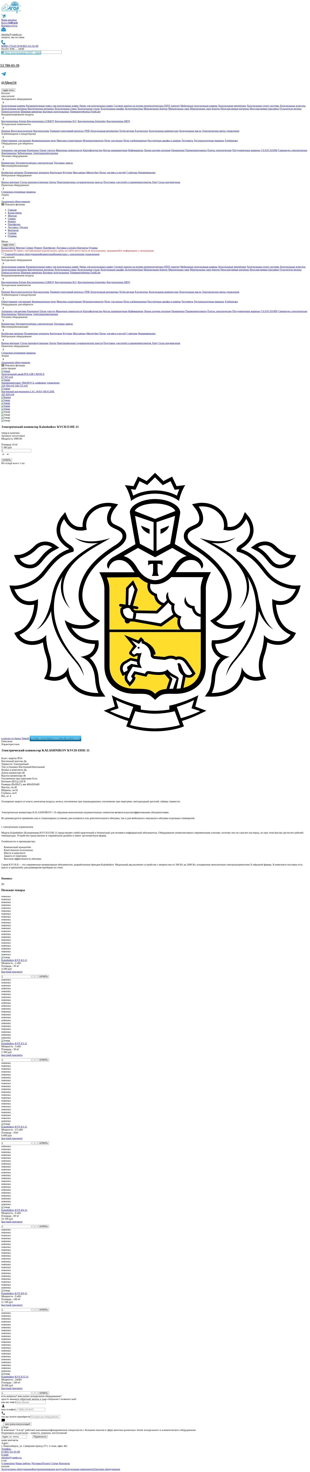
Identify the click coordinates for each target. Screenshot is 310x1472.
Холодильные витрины (14, 108)
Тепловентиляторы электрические (34, 162)
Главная (12, 210)
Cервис (12, 218)
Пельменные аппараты (36, 172)
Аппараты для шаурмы (13, 150)
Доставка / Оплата (18, 227)
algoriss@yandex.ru (11, 34)
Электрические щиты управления (220, 131)
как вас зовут (8, 1402)
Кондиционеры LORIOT (40, 121)
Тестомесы (187, 140)
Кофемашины (135, 150)
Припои (5, 131)
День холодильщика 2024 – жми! (22, 52)
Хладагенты (141, 131)
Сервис (30, 247)
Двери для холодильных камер (96, 105)
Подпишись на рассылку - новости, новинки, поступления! (34, 1433)
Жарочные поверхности (69, 150)
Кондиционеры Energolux (92, 121)
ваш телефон (8, 1409)
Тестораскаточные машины (209, 140)
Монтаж (12, 215)
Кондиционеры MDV (118, 121)
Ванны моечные (10, 182)
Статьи (54, 1463)
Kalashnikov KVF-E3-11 (14, 1043)
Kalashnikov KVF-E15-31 (15, 1376)
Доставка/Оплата (40, 1463)
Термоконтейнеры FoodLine (85, 111)
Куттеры (67, 172)
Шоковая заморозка (31, 111)
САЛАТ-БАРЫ (269, 150)
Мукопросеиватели (93, 140)
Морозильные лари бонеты (205, 108)
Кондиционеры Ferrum (13, 121)
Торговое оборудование (107, 1469)
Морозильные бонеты (156, 108)
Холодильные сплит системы (263, 105)
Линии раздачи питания (157, 150)
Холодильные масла (190, 131)
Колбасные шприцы (12, 172)
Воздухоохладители (22, 131)
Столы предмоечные (168, 182)
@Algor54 (8, 82)
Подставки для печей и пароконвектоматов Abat (130, 182)
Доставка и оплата (66, 247)
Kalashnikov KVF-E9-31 (14, 1293)
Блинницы (33, 150)
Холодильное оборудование (16, 1469)
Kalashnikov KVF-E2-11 (14, 960)
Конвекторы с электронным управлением (76, 254)
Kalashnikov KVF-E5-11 (14, 1126)
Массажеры (79, 172)
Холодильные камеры (13, 105)
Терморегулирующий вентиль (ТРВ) (70, 131)
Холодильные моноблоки (232, 105)
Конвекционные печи (44, 140)
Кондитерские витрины (41, 108)
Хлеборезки (231, 140)
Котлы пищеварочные (115, 150)
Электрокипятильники (45, 153)
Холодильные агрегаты (292, 105)
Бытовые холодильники (56, 111)
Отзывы (12, 236)
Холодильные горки (65, 108)
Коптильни (56, 172)
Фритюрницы (9, 153)
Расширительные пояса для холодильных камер (52, 105)
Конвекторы (8, 162)
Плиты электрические (219, 150)
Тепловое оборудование (27, 254)
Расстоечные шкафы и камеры (164, 140)
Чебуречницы (24, 153)
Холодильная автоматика (105, 131)
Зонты (52, 182)
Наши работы (23, 1463)
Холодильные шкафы (112, 108)
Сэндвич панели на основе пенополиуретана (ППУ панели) (147, 105)
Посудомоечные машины (246, 150)
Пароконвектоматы (196, 150)
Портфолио (14, 224)
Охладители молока (290, 108)
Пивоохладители (10, 111)
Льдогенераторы (134, 108)
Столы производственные (34, 182)
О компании (8, 1463)
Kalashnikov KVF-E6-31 (14, 1210)
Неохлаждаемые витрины (235, 108)
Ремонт (12, 221)
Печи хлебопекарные (135, 140)
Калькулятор (15, 212)
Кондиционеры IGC (66, 121)
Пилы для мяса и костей (112, 172)
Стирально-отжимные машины (18, 191)
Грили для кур (47, 150)
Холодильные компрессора (163, 131)
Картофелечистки (93, 150)
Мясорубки (92, 172)
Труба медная (126, 131)
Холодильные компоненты (79, 1469)
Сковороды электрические (292, 150)
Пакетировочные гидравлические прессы (80, 182)
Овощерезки (178, 150)
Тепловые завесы (63, 162)
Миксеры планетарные (69, 140)
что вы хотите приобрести (15, 1416)
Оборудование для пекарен (16, 140)
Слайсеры (131, 172)
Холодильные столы (88, 108)
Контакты (13, 230)
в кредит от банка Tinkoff (15, 738)
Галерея (12, 233)
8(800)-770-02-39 (10, 46)
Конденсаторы (41, 131)
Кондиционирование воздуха (48, 1469)
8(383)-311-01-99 (29, 46)
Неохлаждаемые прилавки (264, 108)
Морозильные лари (178, 108)
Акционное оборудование (15, 201)
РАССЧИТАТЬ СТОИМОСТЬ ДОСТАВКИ (55, 738)
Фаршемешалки (146, 172)
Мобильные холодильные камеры (198, 105)
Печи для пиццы (113, 140)
